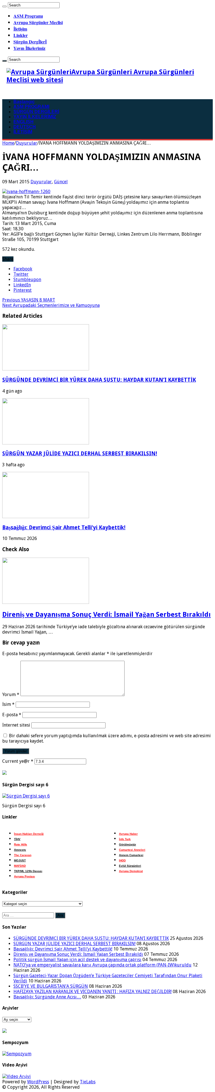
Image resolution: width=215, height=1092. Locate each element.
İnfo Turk (125, 839)
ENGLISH (23, 121)
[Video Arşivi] (16, 1076)
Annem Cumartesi (131, 855)
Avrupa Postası (24, 876)
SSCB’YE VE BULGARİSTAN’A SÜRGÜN (50, 986)
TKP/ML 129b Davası (28, 871)
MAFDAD (20, 865)
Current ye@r (17, 761)
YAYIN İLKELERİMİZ (34, 116)
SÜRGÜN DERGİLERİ (36, 111)
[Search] (4, 6)
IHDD (122, 860)
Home (8, 143)
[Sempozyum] (16, 1053)
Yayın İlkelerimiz (29, 48)
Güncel (61, 181)
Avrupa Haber (128, 833)
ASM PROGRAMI (31, 106)
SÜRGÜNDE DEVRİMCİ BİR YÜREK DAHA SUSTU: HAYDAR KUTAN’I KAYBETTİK (99, 380)
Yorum (10, 694)
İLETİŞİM (22, 131)
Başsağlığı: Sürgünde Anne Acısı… (47, 997)
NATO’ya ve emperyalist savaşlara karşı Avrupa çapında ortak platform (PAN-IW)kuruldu (102, 965)
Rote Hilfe (20, 844)
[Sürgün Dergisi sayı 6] (26, 796)
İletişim (20, 28)
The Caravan (22, 855)
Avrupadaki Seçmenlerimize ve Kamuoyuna (51, 305)
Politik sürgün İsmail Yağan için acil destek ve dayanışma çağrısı (77, 959)
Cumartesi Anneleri (132, 849)
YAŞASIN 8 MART (28, 300)
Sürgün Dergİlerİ (30, 41)
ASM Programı (28, 16)
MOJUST (20, 860)
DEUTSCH (24, 126)
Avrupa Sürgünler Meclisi (38, 22)
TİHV (17, 839)
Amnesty (20, 849)
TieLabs (87, 1081)
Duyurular (26, 143)
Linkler (20, 35)
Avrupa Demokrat (131, 871)
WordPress (38, 1081)
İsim (8, 704)
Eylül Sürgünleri (130, 865)
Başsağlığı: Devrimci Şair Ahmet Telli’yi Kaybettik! (63, 527)
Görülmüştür (127, 844)
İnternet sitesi (16, 725)
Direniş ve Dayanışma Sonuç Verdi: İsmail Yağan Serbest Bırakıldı (106, 614)
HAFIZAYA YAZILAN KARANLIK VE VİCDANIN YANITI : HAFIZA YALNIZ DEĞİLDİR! (92, 991)
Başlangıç (24, 101)
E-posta (11, 714)
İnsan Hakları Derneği (29, 833)
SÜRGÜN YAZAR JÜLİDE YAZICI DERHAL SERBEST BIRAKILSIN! (79, 453)
